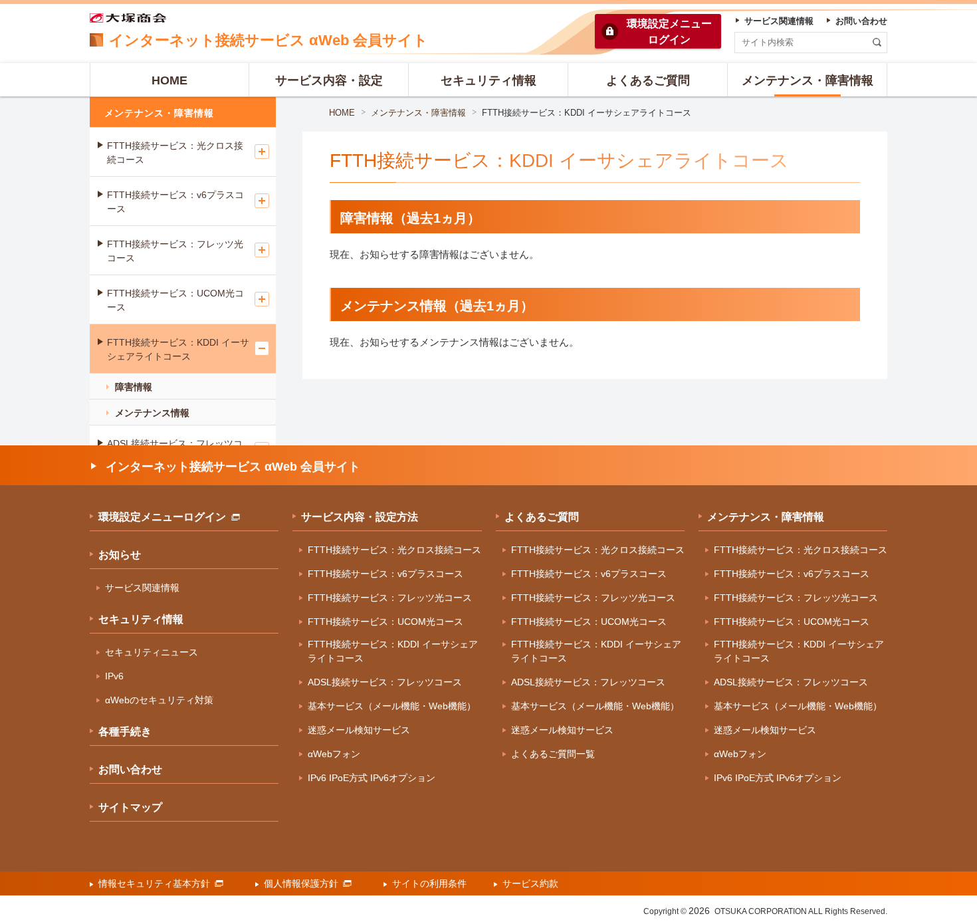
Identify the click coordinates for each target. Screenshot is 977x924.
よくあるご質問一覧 (553, 754)
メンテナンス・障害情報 (418, 113)
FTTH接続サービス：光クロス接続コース (175, 152)
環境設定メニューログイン (162, 516)
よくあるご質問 (541, 516)
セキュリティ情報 (140, 619)
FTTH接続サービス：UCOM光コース (175, 300)
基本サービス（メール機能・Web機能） (392, 706)
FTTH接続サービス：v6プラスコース (175, 201)
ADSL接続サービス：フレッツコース (385, 682)
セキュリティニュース (151, 652)
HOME (342, 113)
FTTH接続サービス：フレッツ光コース (175, 251)
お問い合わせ (130, 769)
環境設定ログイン (669, 31)
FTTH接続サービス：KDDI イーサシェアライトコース (178, 349)
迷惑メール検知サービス (359, 730)
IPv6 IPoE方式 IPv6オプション (371, 777)
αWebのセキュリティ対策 (159, 700)
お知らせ (119, 554)
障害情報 (133, 387)
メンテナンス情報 (152, 412)
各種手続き (125, 731)
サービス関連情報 (142, 587)
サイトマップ (130, 807)
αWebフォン (334, 754)
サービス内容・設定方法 (359, 516)
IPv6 (114, 676)
